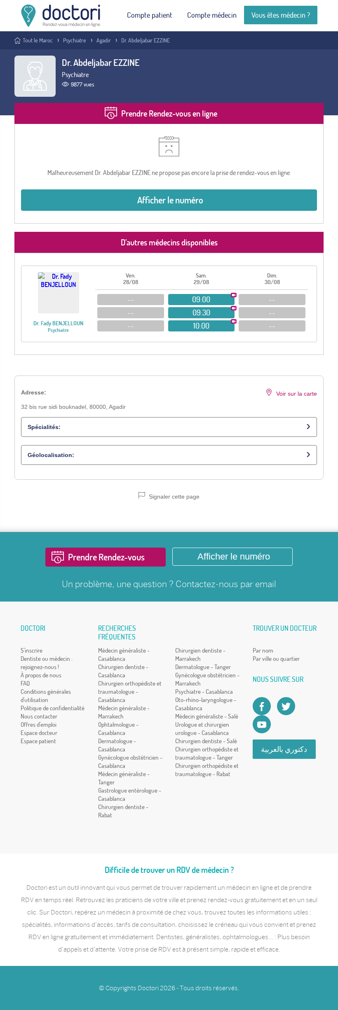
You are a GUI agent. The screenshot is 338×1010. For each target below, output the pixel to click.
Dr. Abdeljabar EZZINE (145, 40)
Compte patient (149, 15)
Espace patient (38, 741)
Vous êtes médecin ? (280, 15)
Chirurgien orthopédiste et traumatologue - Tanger (207, 753)
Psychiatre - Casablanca (204, 691)
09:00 (201, 299)
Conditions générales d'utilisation (46, 696)
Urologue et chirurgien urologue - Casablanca (202, 729)
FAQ (25, 683)
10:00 (201, 326)
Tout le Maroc (38, 40)
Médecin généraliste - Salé (206, 716)
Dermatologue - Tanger (203, 667)
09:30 (201, 312)
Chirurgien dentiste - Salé (206, 741)
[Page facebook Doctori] (262, 706)
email (265, 584)
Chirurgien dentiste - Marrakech (200, 654)
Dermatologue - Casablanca (117, 745)
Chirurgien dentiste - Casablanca (123, 671)
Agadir (103, 40)
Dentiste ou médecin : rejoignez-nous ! (47, 663)
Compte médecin (212, 15)
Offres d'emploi (38, 724)
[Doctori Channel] (262, 724)
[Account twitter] (286, 706)
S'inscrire (31, 650)
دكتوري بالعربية (284, 749)
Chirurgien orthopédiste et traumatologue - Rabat (207, 770)
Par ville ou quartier (276, 658)
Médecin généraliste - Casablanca (124, 654)
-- (130, 299)
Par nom (263, 650)
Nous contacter (39, 716)
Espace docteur (39, 733)
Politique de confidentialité (52, 708)
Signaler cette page (173, 496)
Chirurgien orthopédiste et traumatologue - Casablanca (130, 691)
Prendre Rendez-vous (106, 557)
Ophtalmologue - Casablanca (118, 729)
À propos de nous (41, 675)
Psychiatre (74, 40)
